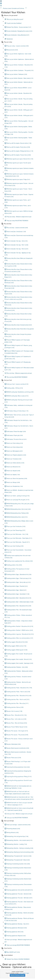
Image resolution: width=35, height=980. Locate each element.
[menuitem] (1, 4)
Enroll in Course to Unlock (17, 975)
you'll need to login (24, 973)
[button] (1, 1)
